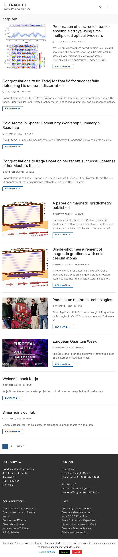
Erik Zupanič (68, 484)
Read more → (62, 66)
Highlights (78, 42)
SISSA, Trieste (10, 532)
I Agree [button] (64, 552)
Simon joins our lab (18, 412)
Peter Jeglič (68, 469)
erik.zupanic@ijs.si (80, 488)
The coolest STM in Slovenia (18, 508)
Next (20, 446)
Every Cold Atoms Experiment (78, 520)
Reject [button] (77, 552)
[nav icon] (109, 7)
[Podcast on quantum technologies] (25, 313)
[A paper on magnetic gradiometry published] (25, 219)
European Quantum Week (75, 341)
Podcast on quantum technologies (82, 300)
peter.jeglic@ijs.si (80, 473)
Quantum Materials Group (76, 512)
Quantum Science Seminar (76, 528)
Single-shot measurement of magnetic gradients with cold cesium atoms (78, 253)
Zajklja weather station (74, 532)
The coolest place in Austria (18, 512)
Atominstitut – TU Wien (15, 528)
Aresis (6, 516)
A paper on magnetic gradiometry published (82, 205)
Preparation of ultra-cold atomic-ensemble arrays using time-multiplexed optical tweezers (81, 31)
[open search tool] (100, 7)
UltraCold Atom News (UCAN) (79, 524)
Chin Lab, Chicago (13, 524)
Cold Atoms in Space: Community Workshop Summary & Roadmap (51, 125)
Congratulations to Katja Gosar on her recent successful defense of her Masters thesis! (59, 163)
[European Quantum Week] (25, 353)
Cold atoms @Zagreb (14, 520)
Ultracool (15, 5)
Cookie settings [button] (47, 551)
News (27, 92)
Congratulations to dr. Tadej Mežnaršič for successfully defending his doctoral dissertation (50, 83)
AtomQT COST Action (74, 516)
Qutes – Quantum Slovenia (76, 508)
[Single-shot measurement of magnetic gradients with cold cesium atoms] (25, 267)
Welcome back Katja (20, 379)
